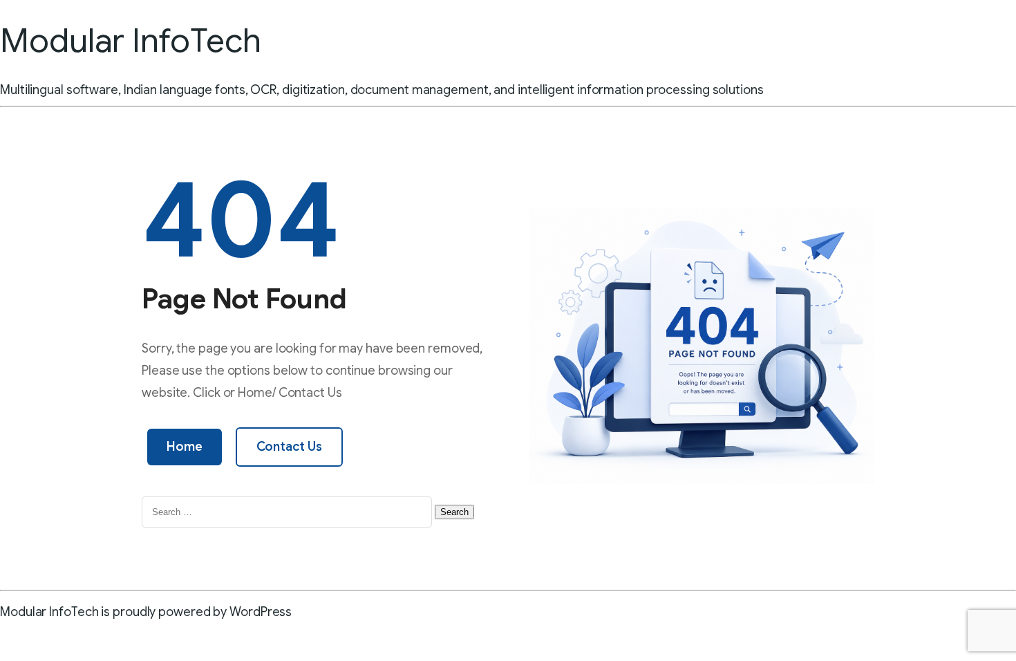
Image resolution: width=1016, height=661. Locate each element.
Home (185, 446)
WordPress (260, 612)
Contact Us (289, 446)
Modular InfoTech (130, 41)
